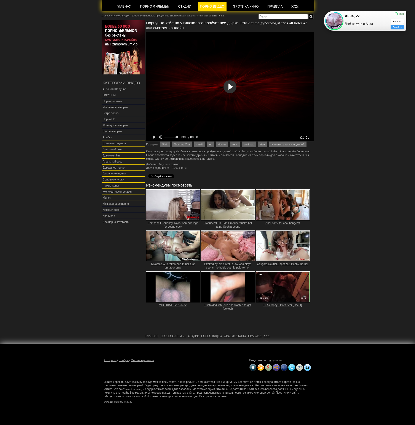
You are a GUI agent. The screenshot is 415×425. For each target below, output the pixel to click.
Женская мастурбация (117, 191)
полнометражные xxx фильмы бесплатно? (225, 382)
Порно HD (109, 119)
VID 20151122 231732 (173, 305)
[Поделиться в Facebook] (284, 367)
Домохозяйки (111, 155)
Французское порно (115, 125)
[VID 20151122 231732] (173, 300)
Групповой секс (113, 149)
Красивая (109, 216)
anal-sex (249, 144)
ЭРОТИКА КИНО (246, 6)
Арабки (107, 137)
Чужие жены (111, 185)
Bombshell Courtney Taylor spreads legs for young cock (173, 224)
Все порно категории (116, 222)
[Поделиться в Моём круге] (268, 367)
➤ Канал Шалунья (114, 89)
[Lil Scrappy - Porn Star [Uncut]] (283, 300)
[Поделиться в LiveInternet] (307, 367)
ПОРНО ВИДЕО (212, 6)
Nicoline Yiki (182, 144)
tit (210, 144)
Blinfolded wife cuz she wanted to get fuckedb (227, 306)
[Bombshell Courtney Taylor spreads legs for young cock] (173, 218)
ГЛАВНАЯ (124, 6)
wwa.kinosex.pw (113, 402)
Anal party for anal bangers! (282, 223)
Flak (165, 144)
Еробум (124, 360)
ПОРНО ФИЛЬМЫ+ (154, 6)
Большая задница (114, 143)
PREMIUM (109, 95)
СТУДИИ (184, 6)
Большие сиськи (113, 179)
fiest (262, 144)
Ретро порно (110, 113)
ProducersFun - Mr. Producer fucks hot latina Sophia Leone (227, 224)
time (235, 144)
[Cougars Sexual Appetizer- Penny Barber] (283, 259)
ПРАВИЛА (275, 6)
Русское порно (112, 131)
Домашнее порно (113, 167)
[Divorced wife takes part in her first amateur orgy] (173, 259)
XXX (294, 6)
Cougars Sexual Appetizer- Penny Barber (282, 264)
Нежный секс (111, 210)
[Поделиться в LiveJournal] (299, 367)
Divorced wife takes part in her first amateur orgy (173, 265)
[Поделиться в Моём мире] (276, 367)
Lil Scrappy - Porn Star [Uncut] (282, 305)
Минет (107, 198)
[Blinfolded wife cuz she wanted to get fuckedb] (228, 300)
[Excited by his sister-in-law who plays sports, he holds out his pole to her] (228, 259)
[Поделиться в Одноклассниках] (260, 367)
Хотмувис (110, 360)
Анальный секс (112, 161)
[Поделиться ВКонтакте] (252, 367)
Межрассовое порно (116, 204)
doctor (222, 144)
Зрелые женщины (114, 173)
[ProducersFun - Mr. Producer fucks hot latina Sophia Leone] (228, 218)
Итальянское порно (115, 107)
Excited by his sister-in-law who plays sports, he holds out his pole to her (227, 265)
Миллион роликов (142, 360)
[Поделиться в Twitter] (291, 367)
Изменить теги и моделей (287, 144)
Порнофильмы (112, 101)
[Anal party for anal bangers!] (283, 218)
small (199, 144)
